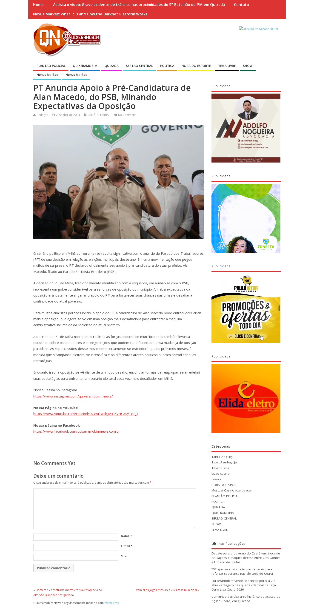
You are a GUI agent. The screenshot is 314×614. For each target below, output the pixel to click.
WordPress (111, 603)
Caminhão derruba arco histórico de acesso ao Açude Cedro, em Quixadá (245, 598)
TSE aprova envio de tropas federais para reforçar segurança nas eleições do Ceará (242, 571)
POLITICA (167, 66)
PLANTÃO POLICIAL (51, 66)
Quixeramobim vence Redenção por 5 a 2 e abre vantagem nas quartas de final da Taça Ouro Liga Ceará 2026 (243, 585)
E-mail (126, 546)
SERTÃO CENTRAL (139, 66)
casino (216, 479)
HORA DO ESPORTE (196, 66)
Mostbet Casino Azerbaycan (231, 490)
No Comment (127, 115)
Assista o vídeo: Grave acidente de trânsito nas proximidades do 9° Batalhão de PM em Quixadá (139, 4)
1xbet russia (220, 468)
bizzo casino (220, 473)
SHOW (248, 66)
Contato (241, 4)
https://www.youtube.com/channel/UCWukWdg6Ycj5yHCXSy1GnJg (85, 413)
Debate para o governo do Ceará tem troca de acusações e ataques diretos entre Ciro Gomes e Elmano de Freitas (245, 557)
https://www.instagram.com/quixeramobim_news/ (73, 396)
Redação (42, 115)
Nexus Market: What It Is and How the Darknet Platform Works (90, 14)
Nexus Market (47, 75)
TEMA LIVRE (227, 66)
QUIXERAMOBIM (85, 66)
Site (124, 556)
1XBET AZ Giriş (221, 457)
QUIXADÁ (112, 66)
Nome (126, 536)
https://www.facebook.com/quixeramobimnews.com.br (76, 431)
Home (38, 4)
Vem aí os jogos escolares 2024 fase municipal (166, 590)
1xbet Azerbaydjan (225, 462)
